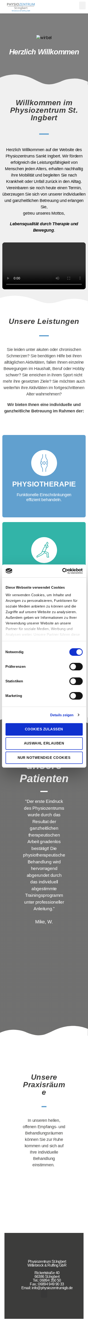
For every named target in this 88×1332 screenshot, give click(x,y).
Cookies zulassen (44, 729)
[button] (82, 5)
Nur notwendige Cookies (44, 758)
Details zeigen (61, 715)
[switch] (76, 667)
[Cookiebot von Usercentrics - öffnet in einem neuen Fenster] (63, 571)
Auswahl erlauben (44, 743)
